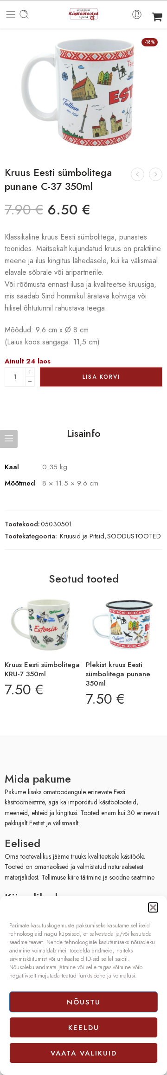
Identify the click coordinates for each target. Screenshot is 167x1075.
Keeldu (83, 1028)
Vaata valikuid (84, 1053)
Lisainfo (84, 433)
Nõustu (84, 1002)
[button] (153, 907)
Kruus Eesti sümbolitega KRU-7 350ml (42, 669)
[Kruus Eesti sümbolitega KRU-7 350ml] (43, 625)
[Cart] (157, 14)
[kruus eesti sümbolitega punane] (83, 92)
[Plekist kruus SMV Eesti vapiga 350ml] (137, 174)
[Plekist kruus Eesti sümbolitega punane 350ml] (124, 625)
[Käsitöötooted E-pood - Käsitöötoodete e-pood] (83, 14)
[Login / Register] (136, 14)
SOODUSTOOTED (134, 536)
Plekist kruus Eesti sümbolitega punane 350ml (118, 674)
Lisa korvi (101, 377)
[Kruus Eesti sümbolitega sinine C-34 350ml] (155, 174)
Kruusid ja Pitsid (82, 536)
